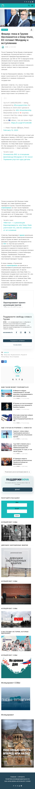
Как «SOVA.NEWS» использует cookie (17, 781)
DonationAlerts (17, 345)
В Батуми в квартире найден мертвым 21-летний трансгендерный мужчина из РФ (23, 417)
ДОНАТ (17, 489)
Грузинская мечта (15, 354)
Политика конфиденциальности (17, 779)
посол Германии (14, 356)
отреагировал (6, 208)
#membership (25, 110)
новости (4, 29)
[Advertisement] (17, 180)
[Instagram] (21, 332)
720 (4, 244)
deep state (7, 354)
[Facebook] (16, 332)
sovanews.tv (8, 332)
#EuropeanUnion (21, 105)
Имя (17, 502)
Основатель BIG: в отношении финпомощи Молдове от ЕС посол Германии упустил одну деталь (18, 156)
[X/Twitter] (29, 332)
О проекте (21, 777)
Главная (13, 777)
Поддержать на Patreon (17, 340)
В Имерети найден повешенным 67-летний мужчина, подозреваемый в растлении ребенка (23, 393)
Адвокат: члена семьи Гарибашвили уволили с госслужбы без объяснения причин (22, 433)
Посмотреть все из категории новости (16, 472)
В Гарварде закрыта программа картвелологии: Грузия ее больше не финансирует (22, 461)
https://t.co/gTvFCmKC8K (21, 123)
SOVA (6, 47)
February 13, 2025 (10, 130)
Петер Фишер (5, 356)
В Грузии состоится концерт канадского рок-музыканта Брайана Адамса (23, 405)
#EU (17, 110)
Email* (17, 508)
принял (22, 235)
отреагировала (11, 265)
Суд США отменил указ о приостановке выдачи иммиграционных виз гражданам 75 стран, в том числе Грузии (22, 447)
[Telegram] (25, 332)
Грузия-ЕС (24, 354)
